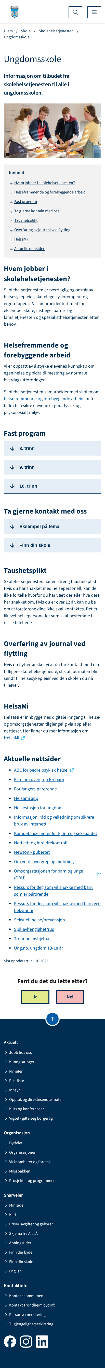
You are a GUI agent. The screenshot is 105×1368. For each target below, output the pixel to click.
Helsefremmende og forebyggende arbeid (50, 192)
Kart (12, 1214)
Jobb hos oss (20, 1052)
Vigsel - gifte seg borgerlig (31, 1118)
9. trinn (27, 467)
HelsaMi (21, 239)
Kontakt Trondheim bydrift (32, 1305)
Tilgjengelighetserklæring (31, 1324)
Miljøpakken (19, 1171)
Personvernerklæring (27, 1314)
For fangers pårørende (35, 789)
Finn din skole (34, 545)
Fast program (25, 201)
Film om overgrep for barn (39, 779)
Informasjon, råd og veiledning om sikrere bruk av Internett (54, 820)
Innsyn (15, 1090)
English (15, 1271)
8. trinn (27, 448)
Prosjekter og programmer (32, 1180)
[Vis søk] (75, 12)
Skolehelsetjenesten (56, 31)
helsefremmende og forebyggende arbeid (43, 399)
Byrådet (15, 1143)
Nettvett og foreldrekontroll (41, 843)
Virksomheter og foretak (30, 1162)
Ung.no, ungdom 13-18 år (38, 948)
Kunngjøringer (21, 1062)
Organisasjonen (22, 1152)
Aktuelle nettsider (29, 248)
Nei (70, 997)
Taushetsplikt (25, 220)
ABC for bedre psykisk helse (41, 770)
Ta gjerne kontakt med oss (36, 211)
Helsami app (26, 798)
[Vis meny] (94, 12)
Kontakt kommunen (26, 1296)
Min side (16, 1205)
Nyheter (16, 1071)
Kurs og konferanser (26, 1109)
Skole (26, 31)
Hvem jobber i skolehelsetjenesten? (44, 183)
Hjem (8, 31)
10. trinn (28, 486)
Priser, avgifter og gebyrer (31, 1224)
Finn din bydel (21, 1252)
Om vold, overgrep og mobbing (44, 862)
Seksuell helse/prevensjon (40, 920)
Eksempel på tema (39, 526)
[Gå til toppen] (52, 1019)
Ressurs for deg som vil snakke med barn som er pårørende (53, 890)
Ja (35, 997)
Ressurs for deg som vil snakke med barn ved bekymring (57, 907)
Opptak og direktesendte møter (36, 1099)
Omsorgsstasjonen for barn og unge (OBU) (48, 874)
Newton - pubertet (32, 852)
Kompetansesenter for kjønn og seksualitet (55, 833)
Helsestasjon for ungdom (38, 808)
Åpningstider (20, 1243)
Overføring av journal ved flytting (42, 230)
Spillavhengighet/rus (34, 929)
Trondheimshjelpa (31, 939)
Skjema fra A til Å (23, 1233)
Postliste (16, 1081)
